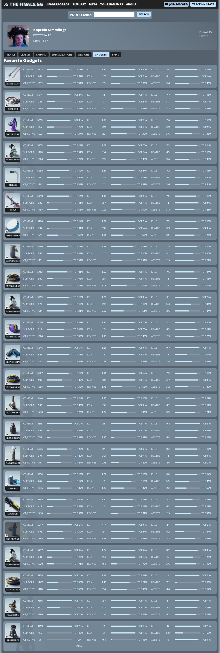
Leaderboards (58, 4)
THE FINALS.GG (26, 4)
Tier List (79, 4)
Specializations (62, 54)
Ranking (41, 54)
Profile (10, 54)
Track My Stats (203, 4)
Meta (93, 4)
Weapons (83, 54)
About (131, 4)
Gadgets (101, 54)
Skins (115, 54)
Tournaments (111, 4)
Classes (26, 54)
